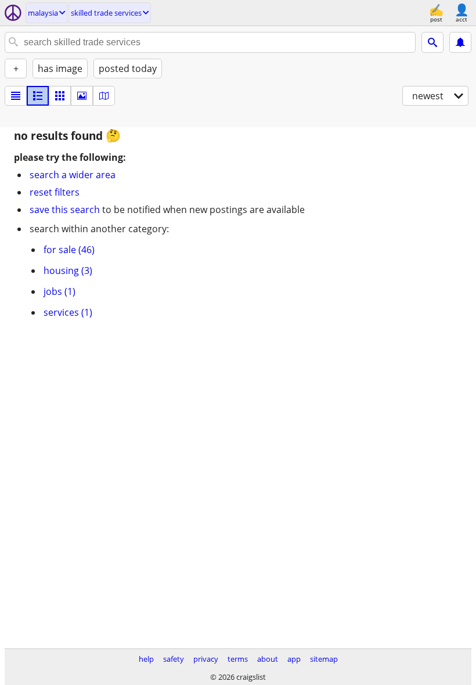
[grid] (60, 96)
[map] (104, 96)
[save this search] (460, 42)
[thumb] (38, 96)
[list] (16, 96)
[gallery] (82, 96)
